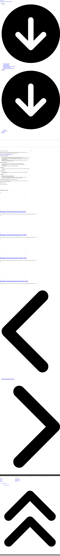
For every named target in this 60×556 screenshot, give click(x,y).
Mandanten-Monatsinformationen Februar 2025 (14, 281)
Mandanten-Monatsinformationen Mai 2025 (13, 211)
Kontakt (1, 480)
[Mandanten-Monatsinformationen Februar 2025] (13, 278)
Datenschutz (5, 483)
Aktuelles (1, 478)
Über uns (1, 479)
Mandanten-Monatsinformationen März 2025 (13, 258)
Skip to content (2, 0)
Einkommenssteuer (17, 480)
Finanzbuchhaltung (17, 479)
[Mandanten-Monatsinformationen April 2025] (13, 232)
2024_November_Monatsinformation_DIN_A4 (6, 154)
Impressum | (2, 483)
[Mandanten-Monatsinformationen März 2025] (13, 255)
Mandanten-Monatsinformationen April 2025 (13, 235)
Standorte (1, 481)
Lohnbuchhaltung (17, 478)
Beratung (16, 481)
